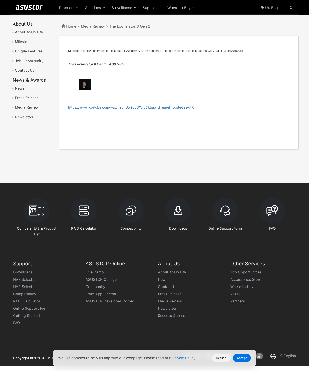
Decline (221, 358)
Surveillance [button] (122, 7)
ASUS (235, 294)
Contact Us (24, 70)
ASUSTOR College (101, 279)
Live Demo (95, 272)
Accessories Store (245, 279)
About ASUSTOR (29, 32)
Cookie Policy (184, 358)
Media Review (27, 107)
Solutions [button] (93, 7)
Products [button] (67, 7)
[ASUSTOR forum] (259, 356)
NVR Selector (24, 286)
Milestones (24, 41)
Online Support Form (31, 308)
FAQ (16, 323)
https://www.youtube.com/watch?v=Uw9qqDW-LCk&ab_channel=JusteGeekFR (131, 107)
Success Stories (171, 315)
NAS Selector (24, 279)
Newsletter (24, 117)
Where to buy (241, 286)
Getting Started (26, 315)
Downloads (22, 272)
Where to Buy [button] (179, 7)
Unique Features (29, 51)
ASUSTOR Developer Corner (110, 301)
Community (95, 286)
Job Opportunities (245, 272)
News (19, 88)
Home (71, 26)
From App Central (101, 294)
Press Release (26, 97)
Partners (237, 301)
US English (273, 7)
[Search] (291, 7)
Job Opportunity (29, 61)
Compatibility (24, 294)
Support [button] (150, 7)
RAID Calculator (26, 301)
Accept (242, 358)
